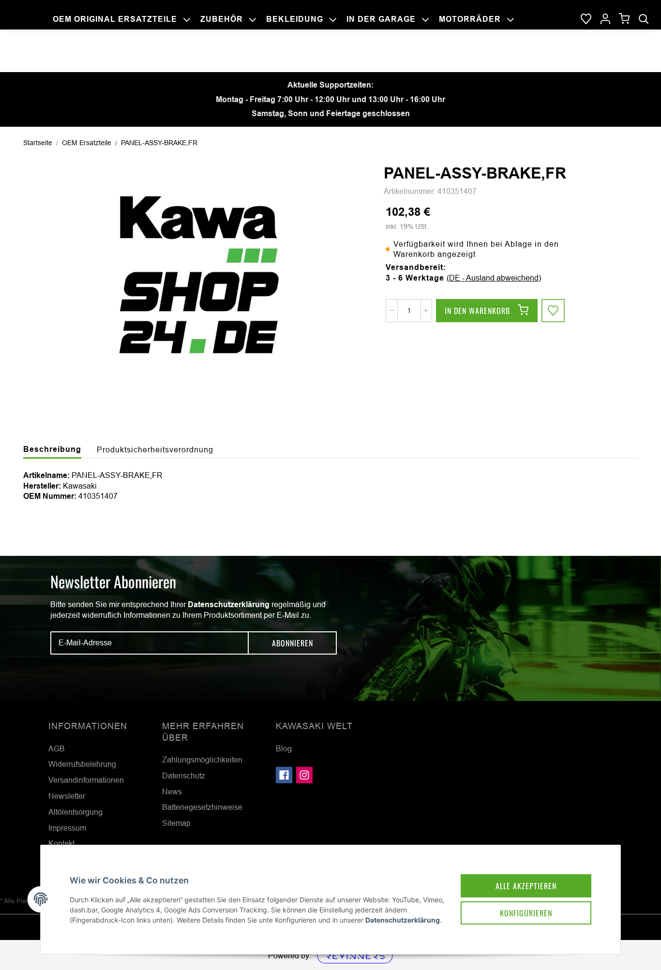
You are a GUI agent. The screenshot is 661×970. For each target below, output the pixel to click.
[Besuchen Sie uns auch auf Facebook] (284, 775)
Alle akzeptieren (526, 886)
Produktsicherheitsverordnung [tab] (155, 449)
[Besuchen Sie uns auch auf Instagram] (304, 775)
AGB (56, 748)
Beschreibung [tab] (52, 449)
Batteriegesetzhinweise (202, 807)
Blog (284, 748)
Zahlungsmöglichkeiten (202, 759)
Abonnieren (292, 643)
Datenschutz (183, 775)
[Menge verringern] (392, 310)
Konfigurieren (526, 913)
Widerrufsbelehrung (82, 764)
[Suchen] (643, 19)
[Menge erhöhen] (426, 310)
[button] (605, 19)
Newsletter (66, 795)
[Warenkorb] (624, 19)
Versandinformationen (86, 780)
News (172, 791)
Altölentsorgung (75, 811)
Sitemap (176, 823)
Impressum (67, 827)
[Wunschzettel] (586, 19)
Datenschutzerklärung (229, 604)
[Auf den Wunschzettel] (553, 310)
